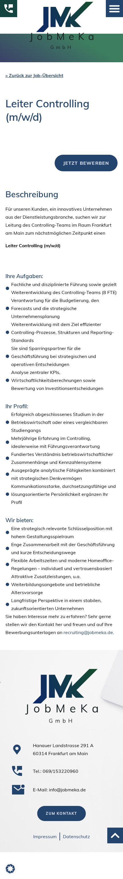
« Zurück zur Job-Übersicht (34, 75)
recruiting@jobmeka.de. (89, 632)
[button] (114, 8)
